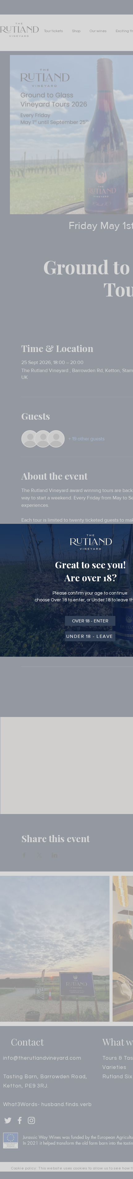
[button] (90, 621)
